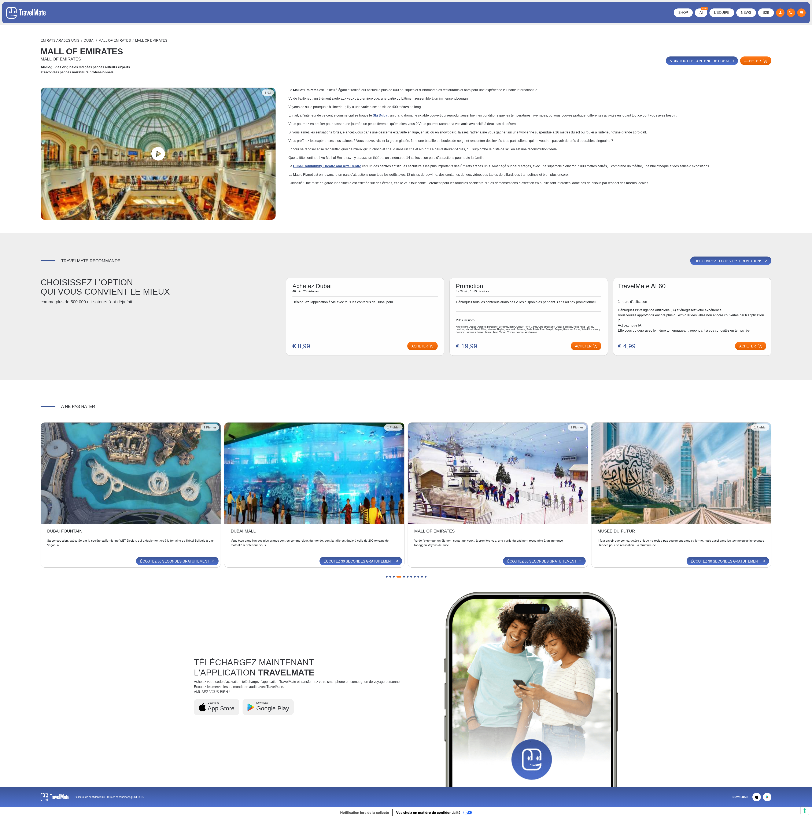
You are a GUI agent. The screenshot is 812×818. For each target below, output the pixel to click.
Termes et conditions (119, 797)
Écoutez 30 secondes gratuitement (175, 561)
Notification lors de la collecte (364, 812)
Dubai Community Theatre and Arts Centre (327, 166)
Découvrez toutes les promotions (728, 261)
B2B (766, 12)
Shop (683, 12)
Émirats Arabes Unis (60, 40)
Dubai (89, 40)
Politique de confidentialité (89, 797)
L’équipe (722, 12)
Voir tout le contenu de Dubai (700, 61)
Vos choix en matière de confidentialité (428, 812)
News (746, 12)
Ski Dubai (380, 115)
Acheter (753, 61)
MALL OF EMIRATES (115, 40)
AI (703, 11)
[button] (387, 577)
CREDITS (138, 797)
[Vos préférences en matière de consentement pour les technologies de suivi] (805, 811)
